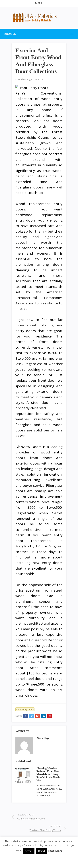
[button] (39, 3)
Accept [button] (28, 851)
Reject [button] (41, 851)
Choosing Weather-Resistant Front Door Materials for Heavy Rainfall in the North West (48, 774)
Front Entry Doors (25, 709)
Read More (55, 851)
